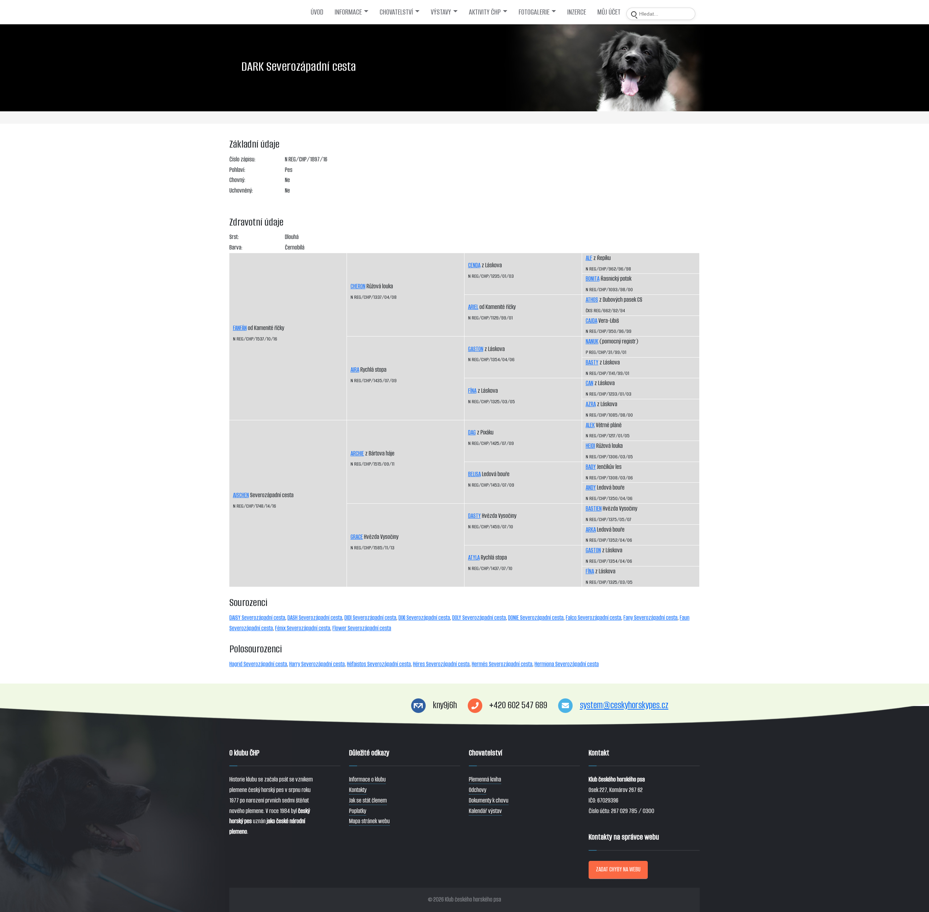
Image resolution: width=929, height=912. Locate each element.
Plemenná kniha (485, 779)
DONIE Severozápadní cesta (536, 618)
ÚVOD (317, 12)
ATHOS (592, 300)
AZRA (591, 404)
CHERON (358, 286)
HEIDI (590, 446)
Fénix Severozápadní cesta (302, 628)
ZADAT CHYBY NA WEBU (618, 869)
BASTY (592, 362)
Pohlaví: (237, 170)
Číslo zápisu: (242, 159)
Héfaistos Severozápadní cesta (379, 664)
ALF (589, 258)
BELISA (474, 474)
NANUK (592, 341)
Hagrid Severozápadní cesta (258, 664)
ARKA (591, 529)
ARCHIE (357, 453)
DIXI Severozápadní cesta (424, 618)
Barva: (235, 247)
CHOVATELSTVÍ (396, 12)
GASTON (475, 349)
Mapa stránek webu (369, 821)
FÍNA (472, 391)
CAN (589, 383)
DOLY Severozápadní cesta (479, 618)
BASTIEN (594, 508)
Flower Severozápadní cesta (361, 628)
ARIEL (473, 307)
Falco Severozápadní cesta (593, 618)
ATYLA (474, 557)
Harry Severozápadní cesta (317, 664)
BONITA (592, 279)
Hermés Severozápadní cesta (502, 664)
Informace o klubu (367, 779)
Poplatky (357, 811)
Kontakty (358, 790)
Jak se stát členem (368, 800)
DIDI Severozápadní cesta (370, 618)
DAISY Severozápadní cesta (257, 618)
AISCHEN (241, 495)
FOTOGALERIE (534, 12)
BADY (591, 467)
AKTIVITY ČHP (485, 12)
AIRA (355, 370)
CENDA (474, 265)
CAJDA (591, 321)
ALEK (590, 425)
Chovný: (237, 180)
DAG (472, 432)
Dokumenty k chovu (488, 800)
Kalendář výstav (485, 811)
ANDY (591, 487)
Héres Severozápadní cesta (441, 664)
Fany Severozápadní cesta (650, 618)
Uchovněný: (241, 190)
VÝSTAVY (441, 12)
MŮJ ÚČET (609, 12)
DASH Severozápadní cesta (314, 618)
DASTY (474, 516)
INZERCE (576, 12)
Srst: (234, 237)
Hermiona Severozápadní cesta (567, 664)
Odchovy (477, 790)
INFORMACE (348, 12)
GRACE (357, 537)
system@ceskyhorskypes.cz (624, 705)
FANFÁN (240, 328)
